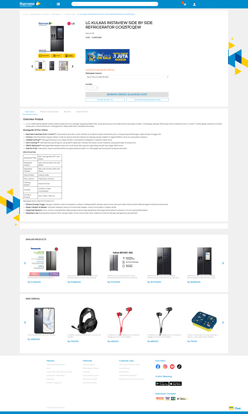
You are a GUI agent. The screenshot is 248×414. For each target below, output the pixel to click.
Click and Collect (90, 379)
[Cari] (156, 4)
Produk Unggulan (54, 383)
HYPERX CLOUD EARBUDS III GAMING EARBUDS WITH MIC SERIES (123, 336)
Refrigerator (57, 14)
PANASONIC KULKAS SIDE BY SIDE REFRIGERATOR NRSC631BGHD (42, 277)
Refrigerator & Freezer (40, 14)
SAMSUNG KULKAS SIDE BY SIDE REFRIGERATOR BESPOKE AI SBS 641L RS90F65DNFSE (163, 277)
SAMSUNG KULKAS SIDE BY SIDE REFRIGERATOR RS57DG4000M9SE (122, 277)
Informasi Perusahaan (56, 364)
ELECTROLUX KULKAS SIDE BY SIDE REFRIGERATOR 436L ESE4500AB (83, 277)
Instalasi (86, 372)
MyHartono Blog (90, 383)
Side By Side (69, 14)
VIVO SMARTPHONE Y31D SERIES (42, 335)
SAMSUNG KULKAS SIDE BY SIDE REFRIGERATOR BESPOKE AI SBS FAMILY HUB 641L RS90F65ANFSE (201, 277)
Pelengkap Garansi (91, 368)
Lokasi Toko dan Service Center (59, 372)
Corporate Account (91, 375)
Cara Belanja (124, 368)
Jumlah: (89, 84)
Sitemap (50, 379)
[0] (185, 4)
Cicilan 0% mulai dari (100, 69)
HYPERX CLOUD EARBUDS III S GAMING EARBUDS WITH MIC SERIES (164, 336)
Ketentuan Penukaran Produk (132, 379)
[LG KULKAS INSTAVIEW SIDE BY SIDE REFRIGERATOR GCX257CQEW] (57, 40)
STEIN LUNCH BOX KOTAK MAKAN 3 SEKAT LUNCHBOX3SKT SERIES (202, 336)
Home (25, 14)
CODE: (94, 37)
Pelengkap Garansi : (94, 73)
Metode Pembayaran (128, 375)
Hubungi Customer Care (129, 364)
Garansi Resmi (89, 364)
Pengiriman (124, 372)
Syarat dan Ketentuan (56, 375)
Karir (49, 368)
